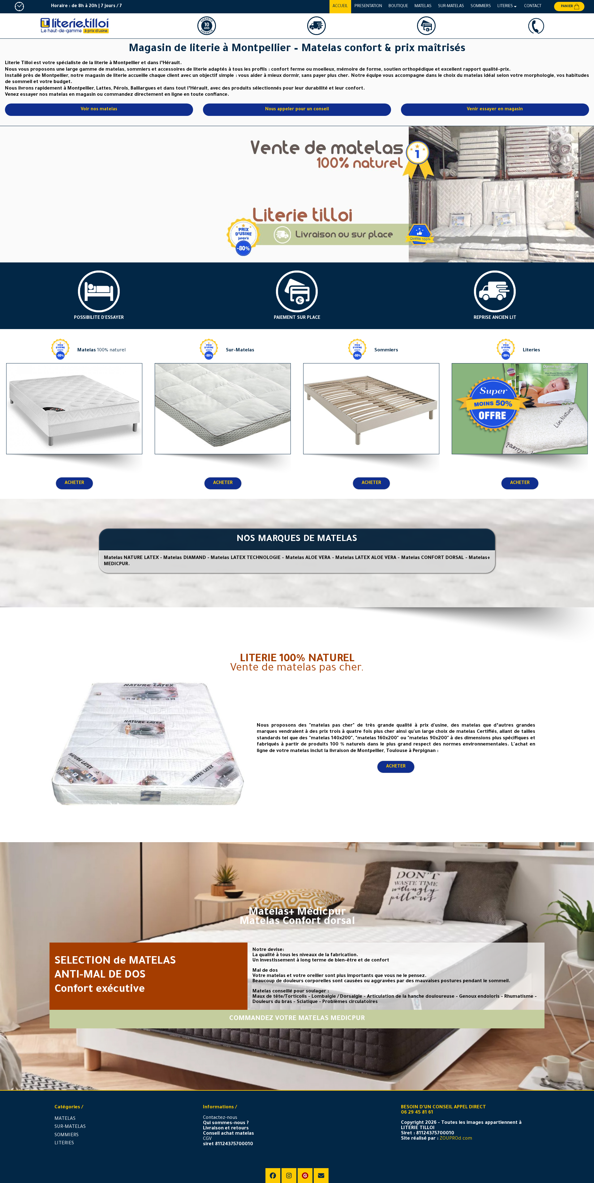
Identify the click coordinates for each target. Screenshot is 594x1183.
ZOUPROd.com (456, 1138)
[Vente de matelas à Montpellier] (408, 194)
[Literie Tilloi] (74, 26)
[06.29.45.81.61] (536, 25)
